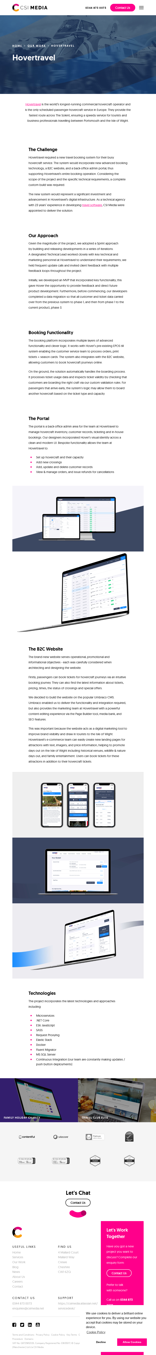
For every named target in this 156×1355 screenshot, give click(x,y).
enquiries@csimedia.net (28, 1308)
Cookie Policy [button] (96, 1332)
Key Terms (72, 1334)
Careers (17, 1281)
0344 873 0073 (22, 1303)
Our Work (37, 45)
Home (17, 45)
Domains (29, 1338)
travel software (92, 205)
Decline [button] (101, 1342)
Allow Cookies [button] (132, 1342)
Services (17, 1257)
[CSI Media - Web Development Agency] (29, 7)
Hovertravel (33, 104)
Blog (15, 1267)
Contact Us (122, 8)
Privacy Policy (42, 1334)
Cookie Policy (58, 1334)
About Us (18, 1277)
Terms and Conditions (23, 1334)
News (16, 1272)
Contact (17, 1286)
